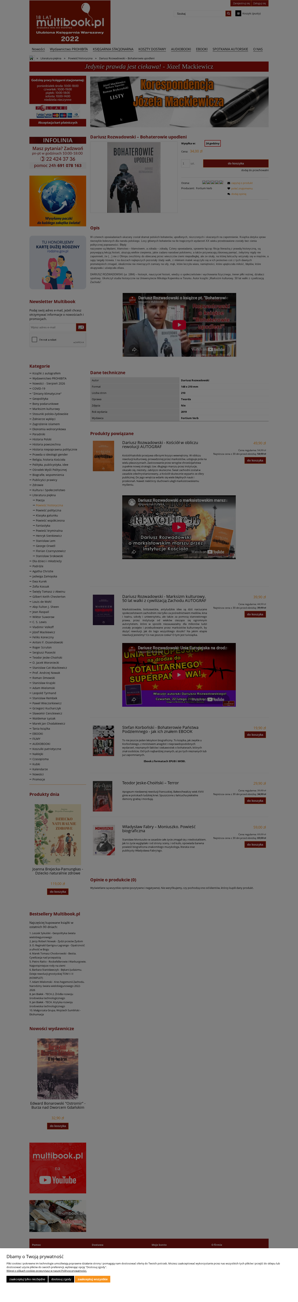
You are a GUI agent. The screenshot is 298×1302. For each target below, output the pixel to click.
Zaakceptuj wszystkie (93, 1279)
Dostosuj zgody (61, 1279)
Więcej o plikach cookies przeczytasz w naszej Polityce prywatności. (46, 1271)
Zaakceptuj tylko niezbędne (27, 1279)
